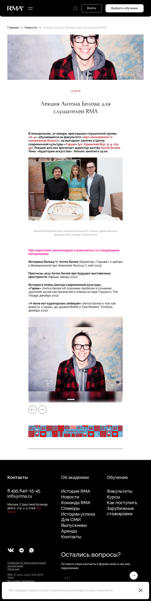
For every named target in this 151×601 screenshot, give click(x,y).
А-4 (32, 137)
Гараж (70, 144)
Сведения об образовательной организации (26, 564)
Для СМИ (71, 519)
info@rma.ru (19, 496)
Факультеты (119, 491)
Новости (30, 27)
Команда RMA (75, 502)
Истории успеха (78, 514)
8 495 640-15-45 (23, 490)
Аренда (69, 531)
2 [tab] (80, 399)
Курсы (113, 497)
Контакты (71, 536)
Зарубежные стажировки (120, 511)
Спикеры (70, 508)
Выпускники (74, 525)
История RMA (75, 491)
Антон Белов (110, 148)
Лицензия (13, 569)
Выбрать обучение (124, 8)
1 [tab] (71, 399)
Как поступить (122, 502)
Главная (13, 27)
